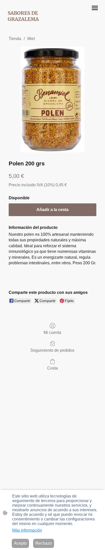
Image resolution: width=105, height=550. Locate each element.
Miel (31, 38)
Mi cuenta (52, 332)
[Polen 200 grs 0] (52, 99)
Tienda (15, 38)
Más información (27, 530)
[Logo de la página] (28, 25)
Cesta (52, 368)
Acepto (20, 543)
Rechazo (43, 543)
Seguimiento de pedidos (52, 350)
